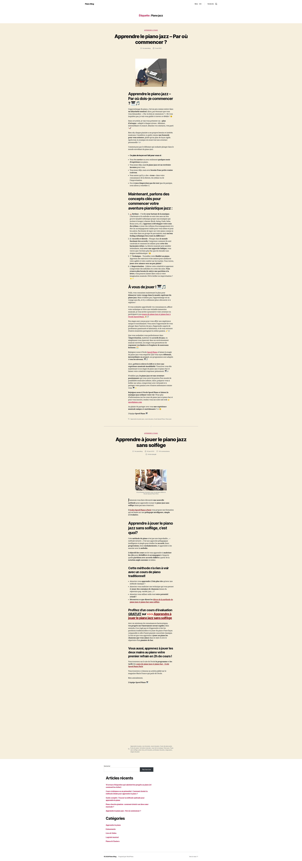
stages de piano (135, 752)
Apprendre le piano (151, 30)
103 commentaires (164, 451)
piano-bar (141, 750)
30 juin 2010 (150, 451)
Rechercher (107, 766)
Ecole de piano (134, 748)
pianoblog (148, 48)
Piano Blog (89, 4)
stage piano (168, 750)
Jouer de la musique (157, 748)
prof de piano (148, 750)
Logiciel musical (112, 837)
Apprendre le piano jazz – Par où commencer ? (151, 39)
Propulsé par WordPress (125, 856)
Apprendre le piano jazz (137, 419)
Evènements (111, 829)
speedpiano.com (135, 402)
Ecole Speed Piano (159, 419)
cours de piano (149, 419)
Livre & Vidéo (111, 833)
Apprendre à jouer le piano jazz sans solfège (151, 442)
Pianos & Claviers (112, 841)
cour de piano (146, 746)
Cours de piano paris (166, 746)
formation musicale (145, 748)
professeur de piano (159, 750)
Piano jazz (168, 419)
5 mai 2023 (158, 48)
